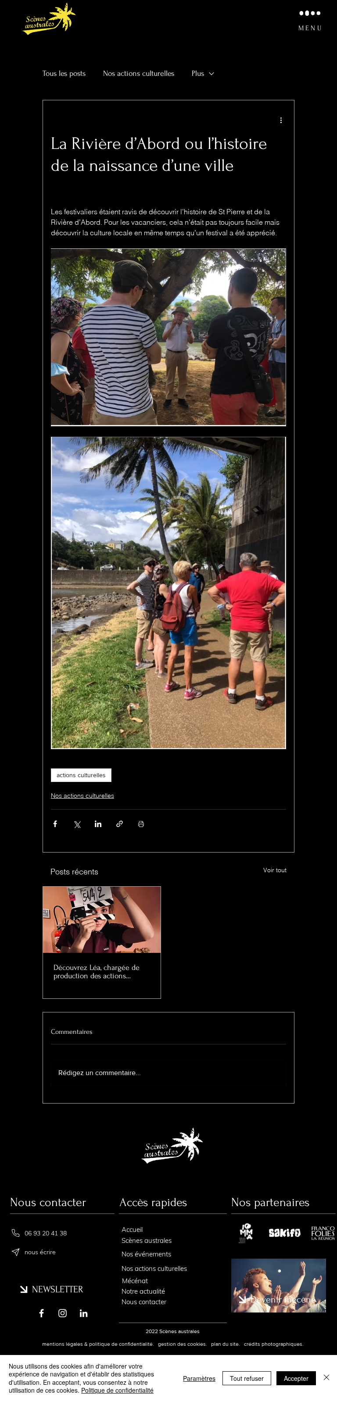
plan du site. (225, 1344)
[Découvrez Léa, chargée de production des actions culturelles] (102, 920)
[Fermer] (326, 1378)
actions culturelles (81, 774)
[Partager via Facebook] (55, 824)
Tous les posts (64, 73)
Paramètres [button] (199, 1378)
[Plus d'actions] (281, 119)
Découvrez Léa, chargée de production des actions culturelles (97, 971)
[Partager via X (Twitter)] (76, 824)
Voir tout (275, 870)
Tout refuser (247, 1378)
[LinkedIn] (83, 1313)
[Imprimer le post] (141, 824)
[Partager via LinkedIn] (98, 824)
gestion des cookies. (183, 1344)
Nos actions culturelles (138, 73)
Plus (198, 73)
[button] (309, 19)
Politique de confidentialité (117, 1390)
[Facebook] (41, 1313)
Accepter (296, 1378)
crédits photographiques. (274, 1344)
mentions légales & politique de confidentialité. (98, 1344)
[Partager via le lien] (119, 824)
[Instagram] (62, 1313)
